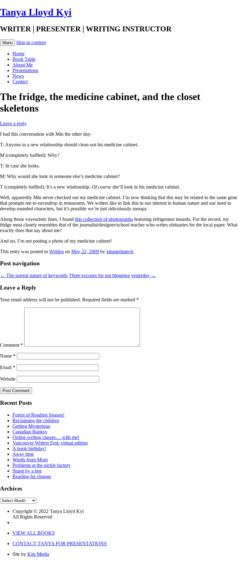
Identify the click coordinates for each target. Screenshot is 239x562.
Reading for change (31, 476)
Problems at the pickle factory (41, 465)
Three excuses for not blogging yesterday (112, 275)
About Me (22, 64)
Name (8, 356)
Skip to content (31, 42)
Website (8, 379)
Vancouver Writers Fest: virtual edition (50, 442)
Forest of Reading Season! (38, 415)
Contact (20, 81)
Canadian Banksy (29, 431)
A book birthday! (29, 448)
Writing (56, 251)
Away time (23, 454)
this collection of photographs (104, 219)
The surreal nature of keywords (34, 275)
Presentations (25, 70)
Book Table (23, 59)
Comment (11, 345)
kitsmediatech (119, 251)
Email (7, 367)
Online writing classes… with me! (45, 437)
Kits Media (38, 554)
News (18, 76)
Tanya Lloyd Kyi (36, 12)
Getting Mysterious (31, 426)
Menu (7, 42)
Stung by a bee (27, 470)
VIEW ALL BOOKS (33, 533)
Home (18, 53)
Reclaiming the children (35, 420)
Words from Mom (30, 459)
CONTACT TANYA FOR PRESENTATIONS (59, 543)
